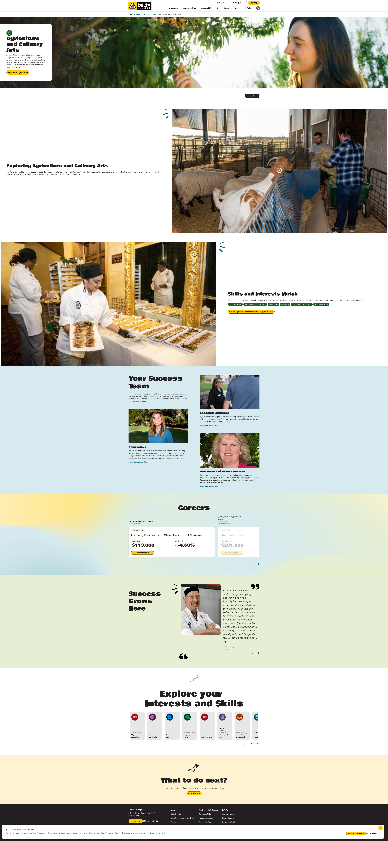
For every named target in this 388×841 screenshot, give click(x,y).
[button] (137, 726)
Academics (173, 8)
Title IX (173, 822)
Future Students (228, 818)
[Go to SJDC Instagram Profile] (152, 821)
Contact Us (135, 821)
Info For (248, 8)
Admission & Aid (189, 8)
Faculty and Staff (228, 822)
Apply (254, 3)
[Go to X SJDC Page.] (148, 821)
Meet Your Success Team (138, 462)
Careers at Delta (205, 814)
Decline (373, 833)
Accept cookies (356, 833)
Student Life (206, 8)
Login (238, 3)
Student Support (223, 8)
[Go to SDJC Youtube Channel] (156, 821)
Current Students (228, 814)
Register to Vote (205, 822)
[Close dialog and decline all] (380, 827)
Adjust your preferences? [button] (157, 833)
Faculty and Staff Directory (209, 810)
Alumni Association (206, 818)
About (237, 8)
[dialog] (193, 832)
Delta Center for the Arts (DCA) (182, 818)
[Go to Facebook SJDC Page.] (144, 821)
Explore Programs (16, 72)
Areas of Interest (150, 14)
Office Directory (176, 814)
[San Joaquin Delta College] (147, 5)
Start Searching (194, 793)
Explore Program (142, 553)
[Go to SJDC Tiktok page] (160, 821)
